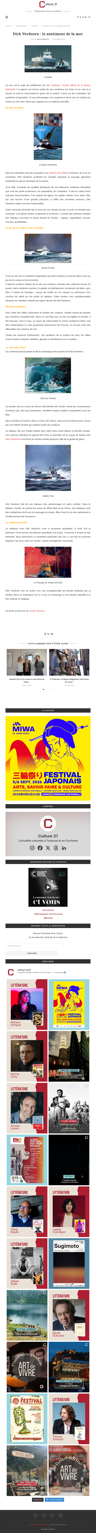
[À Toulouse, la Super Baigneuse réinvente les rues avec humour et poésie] (69, 662)
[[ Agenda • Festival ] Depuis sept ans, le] (27, 1160)
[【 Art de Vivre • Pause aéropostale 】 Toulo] (27, 1367)
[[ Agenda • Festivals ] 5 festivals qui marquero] (69, 1160)
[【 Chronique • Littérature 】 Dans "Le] (69, 1419)
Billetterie (48, 918)
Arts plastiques (21, 26)
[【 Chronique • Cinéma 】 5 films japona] (69, 1108)
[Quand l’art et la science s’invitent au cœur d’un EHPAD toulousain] (27, 662)
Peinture (34, 26)
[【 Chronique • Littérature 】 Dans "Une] (27, 1263)
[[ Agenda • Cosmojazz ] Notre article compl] (27, 1315)
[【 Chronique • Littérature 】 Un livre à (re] (69, 1315)
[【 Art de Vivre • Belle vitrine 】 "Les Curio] (69, 1470)
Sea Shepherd (13, 439)
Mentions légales (35, 1524)
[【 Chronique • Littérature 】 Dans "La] (27, 1004)
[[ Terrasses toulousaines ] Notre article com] (27, 1470)
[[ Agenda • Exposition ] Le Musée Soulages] (69, 1263)
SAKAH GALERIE (57, 173)
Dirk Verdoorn (53, 85)
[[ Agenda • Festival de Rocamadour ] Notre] (69, 1367)
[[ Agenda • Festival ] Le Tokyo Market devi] (69, 1004)
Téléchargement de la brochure (48, 914)
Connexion (46, 1524)
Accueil (8, 26)
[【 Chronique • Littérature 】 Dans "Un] (69, 1211)
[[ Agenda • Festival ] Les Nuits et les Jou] (27, 1419)
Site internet (48, 910)
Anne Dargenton (43, 39)
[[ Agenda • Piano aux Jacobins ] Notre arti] (69, 1056)
